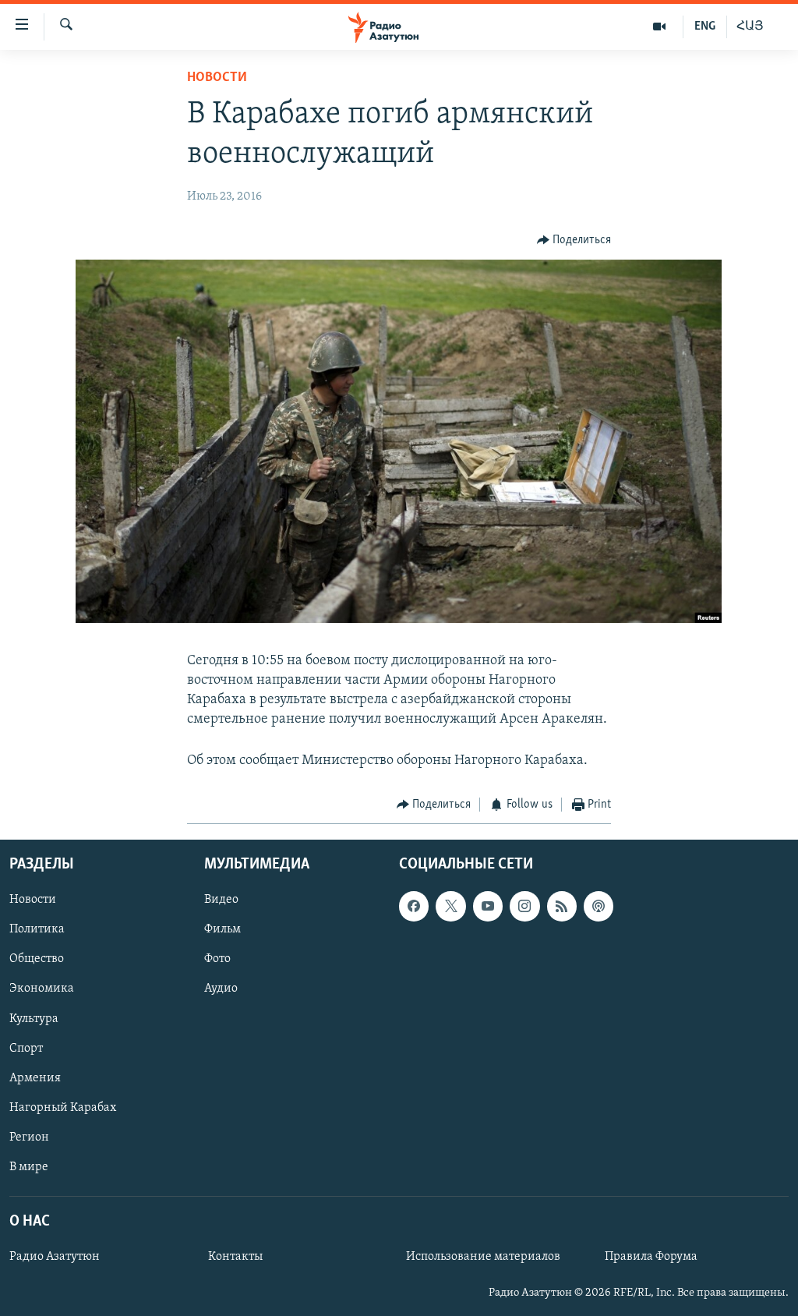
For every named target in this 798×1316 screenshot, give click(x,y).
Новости (217, 78)
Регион (29, 1137)
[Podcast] (598, 907)
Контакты (235, 1257)
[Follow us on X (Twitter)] (450, 907)
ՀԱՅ (750, 26)
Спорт (26, 1048)
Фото (217, 959)
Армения (35, 1078)
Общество (36, 959)
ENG (704, 26)
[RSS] (562, 907)
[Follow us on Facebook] (414, 907)
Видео (221, 900)
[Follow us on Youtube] (488, 907)
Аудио (221, 989)
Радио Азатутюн (54, 1257)
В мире (28, 1167)
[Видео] (659, 26)
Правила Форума (651, 1257)
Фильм (222, 930)
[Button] (574, 240)
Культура (33, 1019)
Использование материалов (483, 1257)
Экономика (41, 989)
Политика (37, 930)
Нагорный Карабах (62, 1108)
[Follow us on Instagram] (524, 907)
